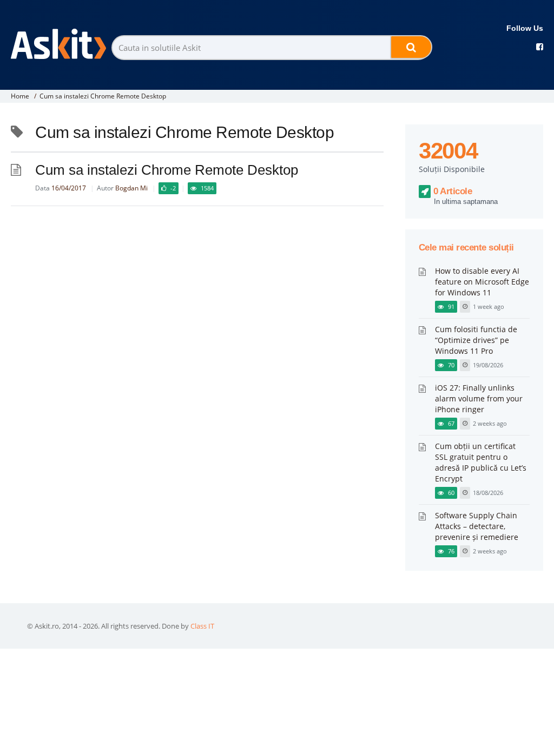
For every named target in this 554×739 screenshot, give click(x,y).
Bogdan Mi (131, 188)
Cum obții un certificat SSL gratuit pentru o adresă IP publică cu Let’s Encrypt (480, 462)
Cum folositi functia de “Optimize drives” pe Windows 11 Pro (476, 340)
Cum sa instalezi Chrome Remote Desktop (102, 96)
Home (20, 96)
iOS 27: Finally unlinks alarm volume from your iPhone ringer (479, 398)
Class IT (202, 626)
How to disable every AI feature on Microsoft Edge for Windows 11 (482, 282)
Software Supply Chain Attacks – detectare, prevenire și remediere (476, 526)
